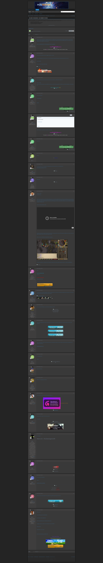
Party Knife (33, 172)
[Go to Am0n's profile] (32, 80)
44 (32, 441)
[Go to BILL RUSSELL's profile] (32, 380)
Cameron (32, 393)
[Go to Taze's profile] (32, 180)
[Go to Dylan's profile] (32, 96)
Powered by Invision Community (51, 560)
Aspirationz (32, 461)
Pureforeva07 (32, 290)
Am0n (32, 77)
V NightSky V (33, 422)
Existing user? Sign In (31, 9)
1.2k (32, 160)
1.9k (32, 400)
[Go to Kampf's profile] (32, 194)
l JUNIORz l (33, 456)
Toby (32, 366)
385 (32, 44)
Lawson (32, 320)
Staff (32, 13)
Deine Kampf (33, 199)
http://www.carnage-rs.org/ (40, 346)
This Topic (71, 11)
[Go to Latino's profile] (32, 478)
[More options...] (73, 37)
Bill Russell (33, 387)
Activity (33, 11)
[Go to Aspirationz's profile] (32, 464)
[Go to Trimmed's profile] (32, 271)
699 (32, 482)
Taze (32, 177)
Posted (39, 37)
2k (32, 347)
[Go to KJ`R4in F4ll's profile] (32, 496)
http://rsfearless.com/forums (40, 167)
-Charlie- (32, 164)
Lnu (33, 315)
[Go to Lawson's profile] (32, 323)
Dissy (33, 53)
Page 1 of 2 (36, 34)
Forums (30, 13)
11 (32, 198)
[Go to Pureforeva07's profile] (32, 293)
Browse (30, 11)
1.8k (32, 60)
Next (32, 34)
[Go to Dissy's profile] (32, 56)
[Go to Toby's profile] (32, 369)
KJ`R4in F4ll (32, 493)
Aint (33, 350)
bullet (33, 153)
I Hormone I (33, 521)
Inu (32, 304)
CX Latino (34, 483)
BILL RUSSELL (32, 377)
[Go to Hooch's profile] (32, 357)
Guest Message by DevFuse (51, 25)
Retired (33, 278)
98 (32, 468)
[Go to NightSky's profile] (32, 417)
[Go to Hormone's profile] (32, 513)
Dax (32, 37)
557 (32, 100)
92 (32, 421)
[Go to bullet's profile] (32, 156)
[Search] (74, 11)
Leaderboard (40, 13)
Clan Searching (38, 31)
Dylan (33, 93)
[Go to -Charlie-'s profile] (32, 167)
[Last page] (33, 34)
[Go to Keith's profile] (32, 343)
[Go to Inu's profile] (32, 307)
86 (32, 297)
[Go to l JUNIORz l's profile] (32, 437)
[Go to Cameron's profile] (32, 396)
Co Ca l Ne (33, 45)
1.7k (32, 184)
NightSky (32, 414)
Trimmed (32, 268)
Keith (32, 340)
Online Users (36, 13)
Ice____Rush (33, 403)
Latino (32, 475)
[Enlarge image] (52, 249)
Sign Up (37, 9)
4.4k (32, 327)
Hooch (32, 354)
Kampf (32, 191)
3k (32, 171)
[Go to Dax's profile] (30, 31)
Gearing (34, 102)
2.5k (32, 361)
